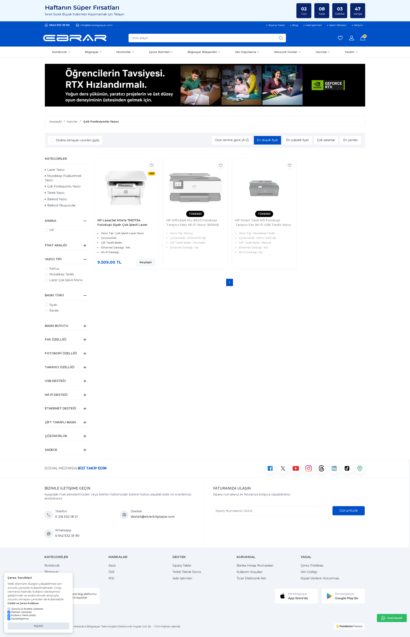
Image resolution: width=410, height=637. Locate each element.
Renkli (54, 311)
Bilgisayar (91, 52)
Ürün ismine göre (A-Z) (232, 140)
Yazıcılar (321, 52)
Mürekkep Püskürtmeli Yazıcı (63, 178)
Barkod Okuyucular (61, 205)
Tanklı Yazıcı (55, 193)
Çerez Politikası (312, 565)
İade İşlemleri (182, 578)
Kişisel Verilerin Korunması (320, 578)
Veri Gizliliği (309, 572)
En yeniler (350, 140)
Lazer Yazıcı (55, 170)
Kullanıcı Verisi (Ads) (23, 615)
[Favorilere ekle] (151, 165)
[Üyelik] (351, 38)
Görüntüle (348, 510)
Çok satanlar (326, 140)
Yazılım (349, 52)
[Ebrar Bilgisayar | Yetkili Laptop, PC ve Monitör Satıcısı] (75, 38)
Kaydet (38, 625)
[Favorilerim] (340, 38)
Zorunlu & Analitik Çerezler (27, 608)
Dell (111, 572)
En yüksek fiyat (297, 140)
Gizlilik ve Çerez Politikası (23, 603)
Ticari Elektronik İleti (251, 578)
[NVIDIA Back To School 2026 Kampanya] (205, 85)
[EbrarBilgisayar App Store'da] (296, 596)
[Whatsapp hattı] (392, 618)
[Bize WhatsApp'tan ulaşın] (49, 533)
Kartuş (54, 268)
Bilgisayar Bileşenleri (202, 52)
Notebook (59, 52)
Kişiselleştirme (20, 618)
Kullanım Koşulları (249, 572)
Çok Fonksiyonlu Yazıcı (64, 186)
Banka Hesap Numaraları (255, 565)
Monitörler (123, 52)
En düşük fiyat (267, 140)
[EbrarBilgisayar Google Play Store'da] (343, 596)
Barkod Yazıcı (57, 199)
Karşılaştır (146, 262)
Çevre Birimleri (159, 52)
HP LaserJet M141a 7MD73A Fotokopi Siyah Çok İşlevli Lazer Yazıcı (122, 224)
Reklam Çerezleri (21, 612)
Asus (112, 565)
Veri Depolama (245, 52)
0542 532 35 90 (59, 25)
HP (51, 230)
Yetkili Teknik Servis (187, 572)
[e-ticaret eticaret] (349, 626)
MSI (111, 578)
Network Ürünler (285, 52)
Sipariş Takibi (182, 565)
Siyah (53, 305)
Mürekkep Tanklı (61, 274)
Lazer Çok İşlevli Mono (66, 280)
